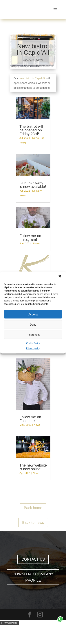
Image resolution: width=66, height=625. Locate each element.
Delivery (36, 190)
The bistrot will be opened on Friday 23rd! (31, 130)
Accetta (33, 314)
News (39, 59)
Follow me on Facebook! (30, 419)
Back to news (33, 522)
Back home (33, 508)
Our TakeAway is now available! (32, 185)
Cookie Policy (33, 343)
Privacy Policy (10, 623)
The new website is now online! (33, 467)
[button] (60, 276)
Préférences (33, 334)
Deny (33, 324)
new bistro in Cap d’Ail (32, 78)
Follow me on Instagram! (30, 237)
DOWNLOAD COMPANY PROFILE (33, 577)
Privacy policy (33, 348)
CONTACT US (33, 559)
